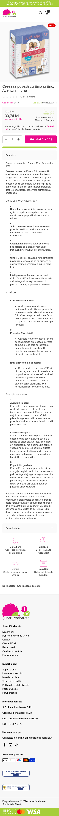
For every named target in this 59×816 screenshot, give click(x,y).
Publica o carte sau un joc (15, 635)
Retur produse (9, 692)
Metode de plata (10, 677)
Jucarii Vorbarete (36, 801)
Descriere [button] (11, 155)
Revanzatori (8, 647)
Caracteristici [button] (13, 528)
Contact (6, 639)
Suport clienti (9, 669)
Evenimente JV (10, 655)
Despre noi (8, 632)
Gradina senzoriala (12, 651)
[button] (40, 13)
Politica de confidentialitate (15, 685)
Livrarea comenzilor (12, 673)
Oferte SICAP (9, 643)
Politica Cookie (10, 688)
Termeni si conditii (11, 681)
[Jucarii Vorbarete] (9, 13)
